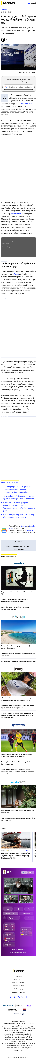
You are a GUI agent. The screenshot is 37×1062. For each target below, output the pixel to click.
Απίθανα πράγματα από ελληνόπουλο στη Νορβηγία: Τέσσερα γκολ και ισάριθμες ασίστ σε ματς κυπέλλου (17, 772)
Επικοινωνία (18, 976)
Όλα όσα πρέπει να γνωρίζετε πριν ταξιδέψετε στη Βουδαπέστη (18, 655)
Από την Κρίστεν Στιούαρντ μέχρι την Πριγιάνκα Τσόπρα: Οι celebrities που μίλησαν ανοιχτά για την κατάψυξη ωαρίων (17, 715)
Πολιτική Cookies (18, 985)
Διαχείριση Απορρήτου (18, 992)
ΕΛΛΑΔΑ (4, 9)
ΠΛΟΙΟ (9, 546)
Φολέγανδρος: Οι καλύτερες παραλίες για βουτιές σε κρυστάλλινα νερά (17, 647)
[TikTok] (26, 997)
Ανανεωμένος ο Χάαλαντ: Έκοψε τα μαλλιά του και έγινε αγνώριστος (18, 763)
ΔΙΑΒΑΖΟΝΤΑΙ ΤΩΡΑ (10, 483)
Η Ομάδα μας (18, 989)
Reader (23, 526)
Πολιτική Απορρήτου (18, 982)
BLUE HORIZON (19, 549)
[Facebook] (15, 997)
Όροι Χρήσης (18, 979)
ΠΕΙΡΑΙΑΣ (28, 546)
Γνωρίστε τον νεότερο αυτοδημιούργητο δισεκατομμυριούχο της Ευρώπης (14, 600)
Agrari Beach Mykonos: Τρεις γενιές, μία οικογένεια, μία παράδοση (18, 819)
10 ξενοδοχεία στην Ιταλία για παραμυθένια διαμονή (18, 661)
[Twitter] (22, 997)
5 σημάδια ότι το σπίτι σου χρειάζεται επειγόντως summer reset (17, 811)
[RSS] (11, 997)
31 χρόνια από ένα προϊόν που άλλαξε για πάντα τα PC (18, 593)
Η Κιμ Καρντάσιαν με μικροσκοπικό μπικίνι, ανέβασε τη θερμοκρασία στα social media (16, 699)
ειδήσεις (30, 530)
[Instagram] (19, 997)
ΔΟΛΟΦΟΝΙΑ (18, 546)
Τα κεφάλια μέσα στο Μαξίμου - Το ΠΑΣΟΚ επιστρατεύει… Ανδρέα (15, 608)
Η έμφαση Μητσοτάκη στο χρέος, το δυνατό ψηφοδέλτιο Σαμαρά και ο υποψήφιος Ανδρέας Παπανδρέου (17, 489)
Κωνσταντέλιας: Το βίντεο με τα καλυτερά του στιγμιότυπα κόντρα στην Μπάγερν (16, 755)
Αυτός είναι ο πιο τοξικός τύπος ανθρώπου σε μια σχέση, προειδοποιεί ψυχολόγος (18, 706)
